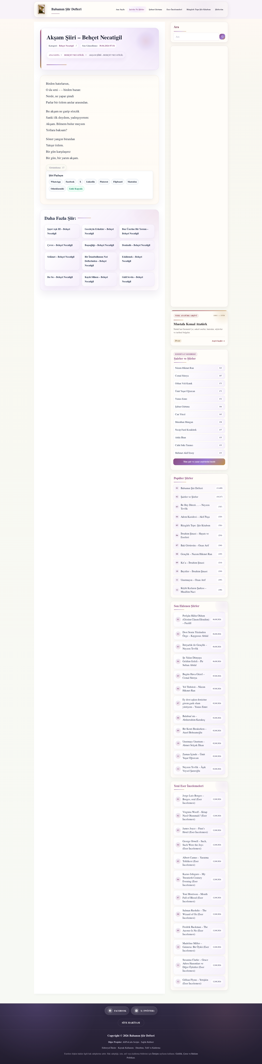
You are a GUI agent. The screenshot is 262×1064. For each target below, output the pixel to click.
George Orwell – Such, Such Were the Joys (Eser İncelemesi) (195, 844)
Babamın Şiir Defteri (66, 9)
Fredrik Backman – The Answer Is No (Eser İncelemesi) (195, 930)
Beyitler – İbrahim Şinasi (194, 571)
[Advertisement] (199, 176)
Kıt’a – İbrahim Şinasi (192, 562)
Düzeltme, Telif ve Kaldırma (148, 1047)
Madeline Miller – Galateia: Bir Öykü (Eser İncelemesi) (196, 946)
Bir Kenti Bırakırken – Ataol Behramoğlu (195, 730)
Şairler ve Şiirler (136, 9)
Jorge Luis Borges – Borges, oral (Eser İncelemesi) (193, 799)
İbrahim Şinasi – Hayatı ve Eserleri (195, 535)
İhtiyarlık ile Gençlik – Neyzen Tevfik (195, 646)
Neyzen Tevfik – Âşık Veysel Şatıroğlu (194, 768)
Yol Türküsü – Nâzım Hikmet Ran (194, 688)
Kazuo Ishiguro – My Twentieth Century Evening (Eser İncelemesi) (194, 879)
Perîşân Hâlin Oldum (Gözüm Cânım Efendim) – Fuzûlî (196, 619)
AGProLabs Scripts (131, 1042)
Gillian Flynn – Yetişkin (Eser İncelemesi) (195, 981)
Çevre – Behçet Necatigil (59, 245)
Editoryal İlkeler (109, 1047)
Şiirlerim (219, 9)
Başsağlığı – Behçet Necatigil (99, 245)
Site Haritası (131, 1022)
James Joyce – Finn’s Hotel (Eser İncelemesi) (195, 830)
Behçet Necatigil (66, 45)
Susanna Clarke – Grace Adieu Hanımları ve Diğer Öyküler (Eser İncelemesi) (195, 965)
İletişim (155, 1053)
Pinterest (104, 181)
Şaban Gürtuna (155, 9)
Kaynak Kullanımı (126, 1047)
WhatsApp (56, 181)
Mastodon (132, 181)
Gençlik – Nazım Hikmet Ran (196, 554)
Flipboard (118, 181)
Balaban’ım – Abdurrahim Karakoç (194, 717)
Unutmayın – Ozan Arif (193, 580)
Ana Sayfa (120, 9)
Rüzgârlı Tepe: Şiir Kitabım (195, 525)
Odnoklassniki (57, 188)
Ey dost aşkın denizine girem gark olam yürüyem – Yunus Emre (195, 703)
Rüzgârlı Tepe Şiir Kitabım (198, 9)
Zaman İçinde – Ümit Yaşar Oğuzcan (194, 756)
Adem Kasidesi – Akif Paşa (195, 516)
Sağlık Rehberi (147, 1042)
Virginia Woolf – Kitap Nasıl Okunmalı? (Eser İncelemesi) (195, 815)
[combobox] (196, 37)
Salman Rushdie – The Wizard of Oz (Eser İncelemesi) (195, 914)
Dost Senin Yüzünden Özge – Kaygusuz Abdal (195, 633)
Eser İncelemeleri (174, 9)
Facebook (70, 181)
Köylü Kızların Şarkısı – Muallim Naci (193, 589)
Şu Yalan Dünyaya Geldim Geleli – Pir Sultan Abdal (193, 661)
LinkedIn (90, 181)
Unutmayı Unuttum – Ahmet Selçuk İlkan (194, 743)
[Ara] (222, 37)
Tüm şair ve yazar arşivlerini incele (199, 461)
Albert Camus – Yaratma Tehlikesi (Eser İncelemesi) (196, 861)
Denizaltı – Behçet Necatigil (136, 245)
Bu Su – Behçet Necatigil (60, 277)
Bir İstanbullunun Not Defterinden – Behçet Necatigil (96, 261)
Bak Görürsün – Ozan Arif (195, 545)
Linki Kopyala (75, 188)
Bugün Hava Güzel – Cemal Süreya (194, 675)
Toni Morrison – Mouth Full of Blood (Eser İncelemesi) (195, 897)
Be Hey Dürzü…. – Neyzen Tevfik (195, 506)
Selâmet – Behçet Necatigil (60, 256)
